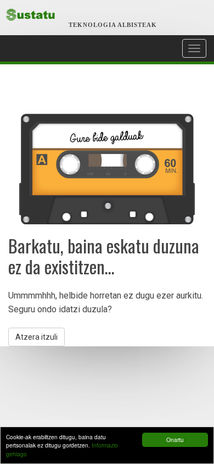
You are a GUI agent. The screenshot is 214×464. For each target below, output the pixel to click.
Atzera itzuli (36, 337)
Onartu (175, 439)
